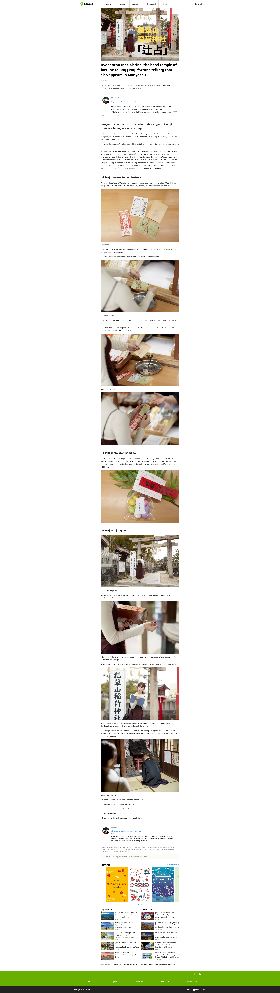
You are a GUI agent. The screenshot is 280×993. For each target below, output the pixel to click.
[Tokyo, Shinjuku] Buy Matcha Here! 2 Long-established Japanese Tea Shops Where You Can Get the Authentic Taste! (126, 946)
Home (87, 982)
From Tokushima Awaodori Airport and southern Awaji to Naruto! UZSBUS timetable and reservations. (166, 956)
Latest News (166, 982)
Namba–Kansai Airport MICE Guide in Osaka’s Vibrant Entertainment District (165, 945)
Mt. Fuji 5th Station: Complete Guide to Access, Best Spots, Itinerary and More (126, 915)
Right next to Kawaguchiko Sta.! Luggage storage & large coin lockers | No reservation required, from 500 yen (126, 936)
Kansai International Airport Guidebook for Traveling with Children (125, 955)
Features (140, 982)
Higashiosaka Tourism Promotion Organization (127, 102)
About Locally (192, 982)
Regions (113, 982)
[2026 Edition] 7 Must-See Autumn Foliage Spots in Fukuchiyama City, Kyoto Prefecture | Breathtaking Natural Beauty (164, 917)
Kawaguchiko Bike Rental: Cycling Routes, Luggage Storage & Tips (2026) (124, 925)
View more (172, 865)
